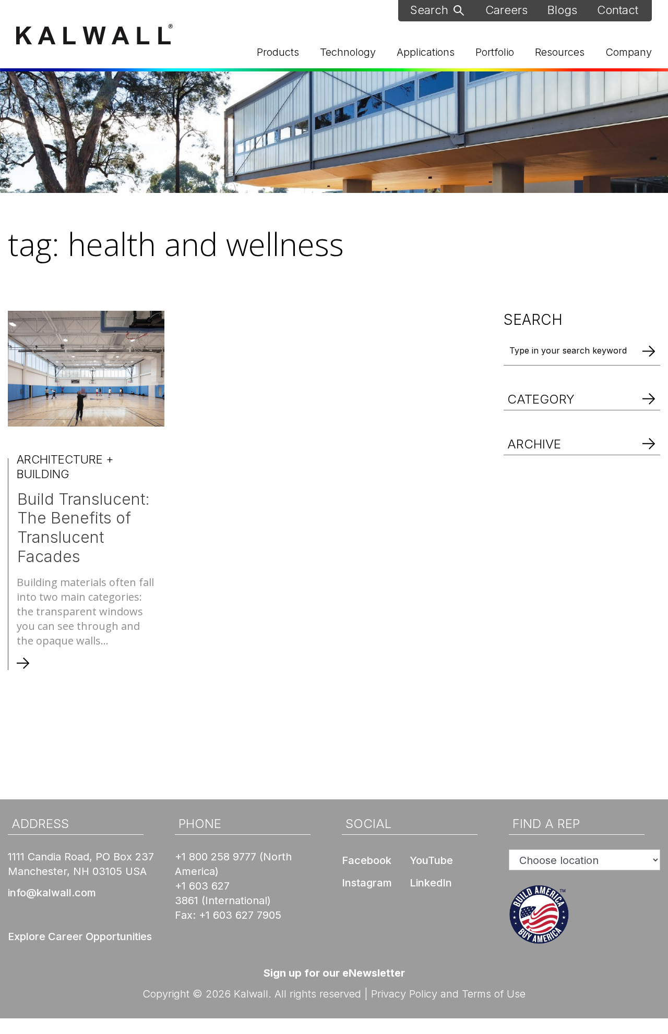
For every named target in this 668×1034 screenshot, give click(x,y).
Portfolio (494, 52)
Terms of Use (494, 994)
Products (278, 52)
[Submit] (458, 9)
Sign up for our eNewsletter (334, 973)
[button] (582, 388)
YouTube (431, 860)
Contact (617, 10)
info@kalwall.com (52, 892)
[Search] (648, 350)
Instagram (367, 883)
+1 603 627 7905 (240, 915)
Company (628, 52)
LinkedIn (431, 883)
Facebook (366, 860)
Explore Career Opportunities (80, 936)
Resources (559, 52)
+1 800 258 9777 (215, 856)
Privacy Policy (404, 994)
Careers (506, 10)
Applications (426, 52)
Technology (348, 52)
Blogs (562, 10)
